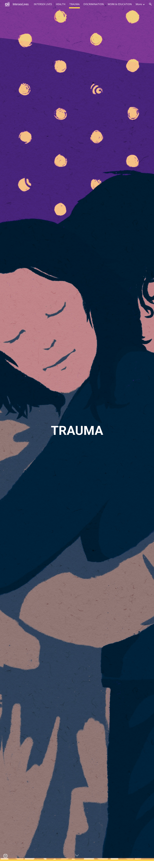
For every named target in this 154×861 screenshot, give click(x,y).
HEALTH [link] (60, 4)
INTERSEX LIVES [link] (43, 4)
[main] (77, 430)
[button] (150, 4)
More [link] (139, 4)
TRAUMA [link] (74, 4)
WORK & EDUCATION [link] (120, 4)
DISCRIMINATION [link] (93, 4)
